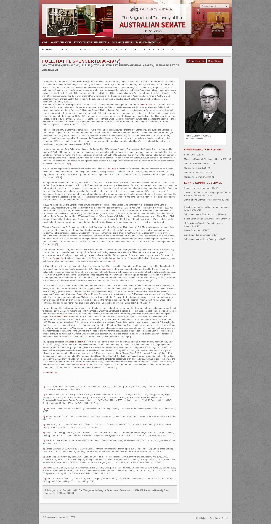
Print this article (196, 61)
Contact (224, 518)
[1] (70, 102)
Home (44, 42)
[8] (151, 280)
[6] (56, 244)
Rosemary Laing (50, 373)
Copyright (214, 518)
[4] (61, 177)
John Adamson (146, 104)
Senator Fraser (83, 294)
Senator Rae (84, 365)
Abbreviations (201, 518)
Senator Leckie (106, 269)
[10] (129, 336)
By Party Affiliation (61, 42)
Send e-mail (214, 61)
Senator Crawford (62, 316)
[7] (114, 261)
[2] (88, 144)
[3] (69, 163)
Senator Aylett (59, 258)
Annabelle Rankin (75, 342)
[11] (115, 367)
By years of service (122, 42)
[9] (149, 303)
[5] (85, 199)
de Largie (112, 169)
